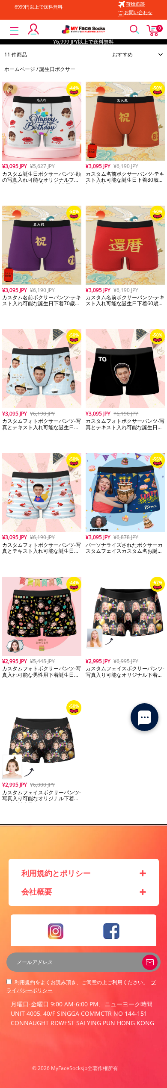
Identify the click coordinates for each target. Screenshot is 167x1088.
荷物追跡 (135, 3)
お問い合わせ (138, 12)
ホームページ (19, 69)
